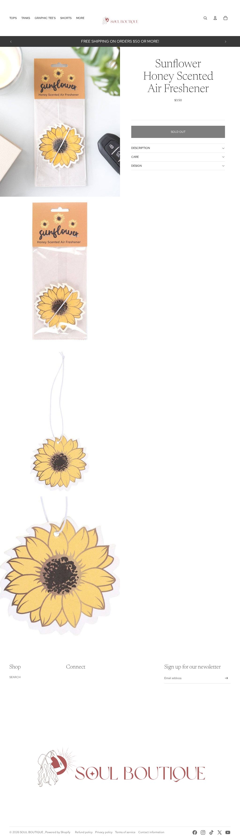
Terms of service (125, 832)
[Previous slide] (11, 41)
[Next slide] (225, 41)
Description (140, 148)
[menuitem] (13, 18)
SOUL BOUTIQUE (32, 832)
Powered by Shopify (57, 832)
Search (15, 677)
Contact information (151, 832)
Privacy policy (103, 832)
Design (136, 166)
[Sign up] (226, 678)
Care (135, 157)
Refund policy (84, 832)
